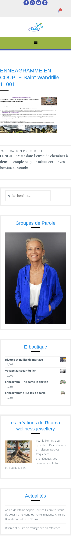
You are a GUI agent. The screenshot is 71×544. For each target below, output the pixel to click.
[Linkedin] (45, 2)
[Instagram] (32, 2)
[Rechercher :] (28, 196)
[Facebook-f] (26, 2)
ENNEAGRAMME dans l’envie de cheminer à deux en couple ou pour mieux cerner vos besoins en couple (34, 159)
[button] (35, 42)
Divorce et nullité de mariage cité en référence (32, 528)
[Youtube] (38, 2)
